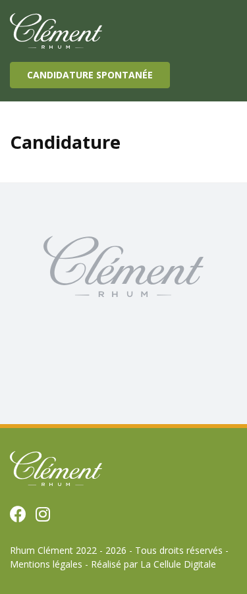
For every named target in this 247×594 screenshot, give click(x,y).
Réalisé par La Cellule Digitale (153, 564)
